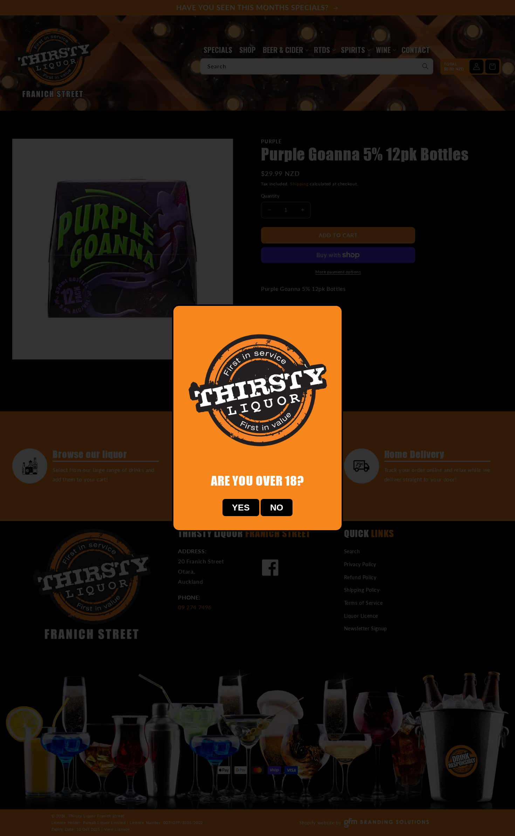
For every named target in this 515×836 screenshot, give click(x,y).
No (276, 507)
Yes (241, 507)
